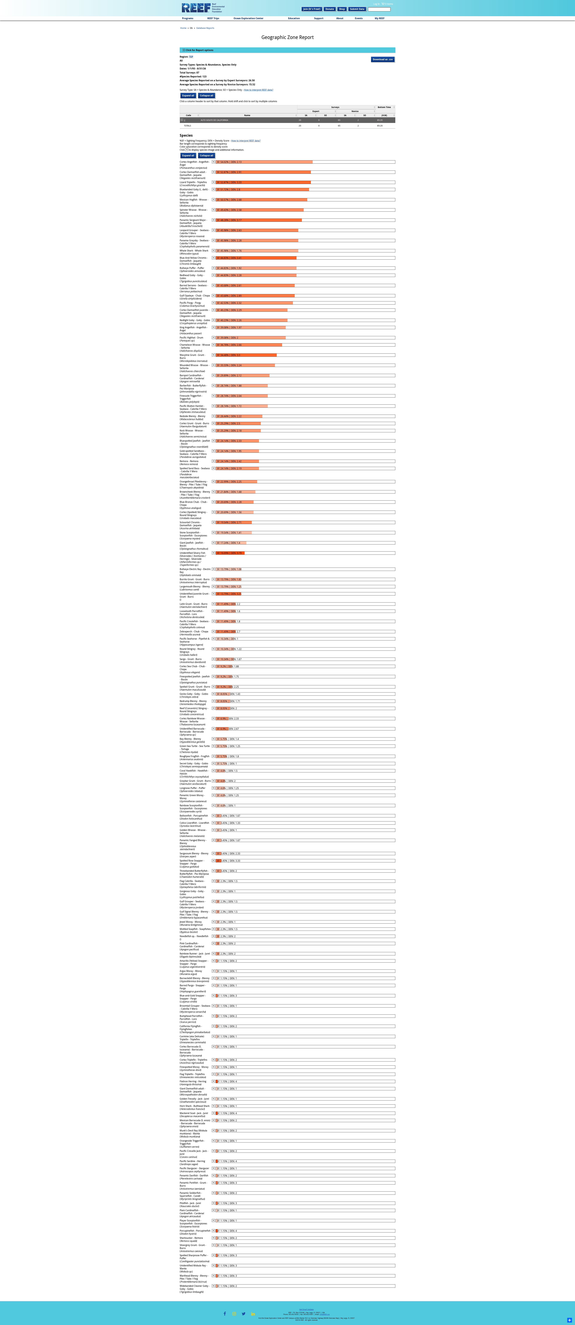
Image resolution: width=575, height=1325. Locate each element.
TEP (191, 56)
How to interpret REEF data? (258, 89)
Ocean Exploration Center (248, 18)
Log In (376, 4)
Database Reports (205, 27)
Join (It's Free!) (311, 9)
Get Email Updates (306, 1309)
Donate (330, 9)
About (339, 18)
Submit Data (357, 9)
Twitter (244, 1315)
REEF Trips (213, 18)
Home (183, 27)
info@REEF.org (325, 1314)
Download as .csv (383, 59)
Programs (187, 18)
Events (359, 18)
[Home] (203, 8)
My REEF (380, 18)
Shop (342, 9)
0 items (389, 4)
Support (318, 18)
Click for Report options (199, 50)
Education (294, 18)
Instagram (234, 1315)
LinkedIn (253, 1315)
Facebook (225, 1315)
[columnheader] (336, 107)
